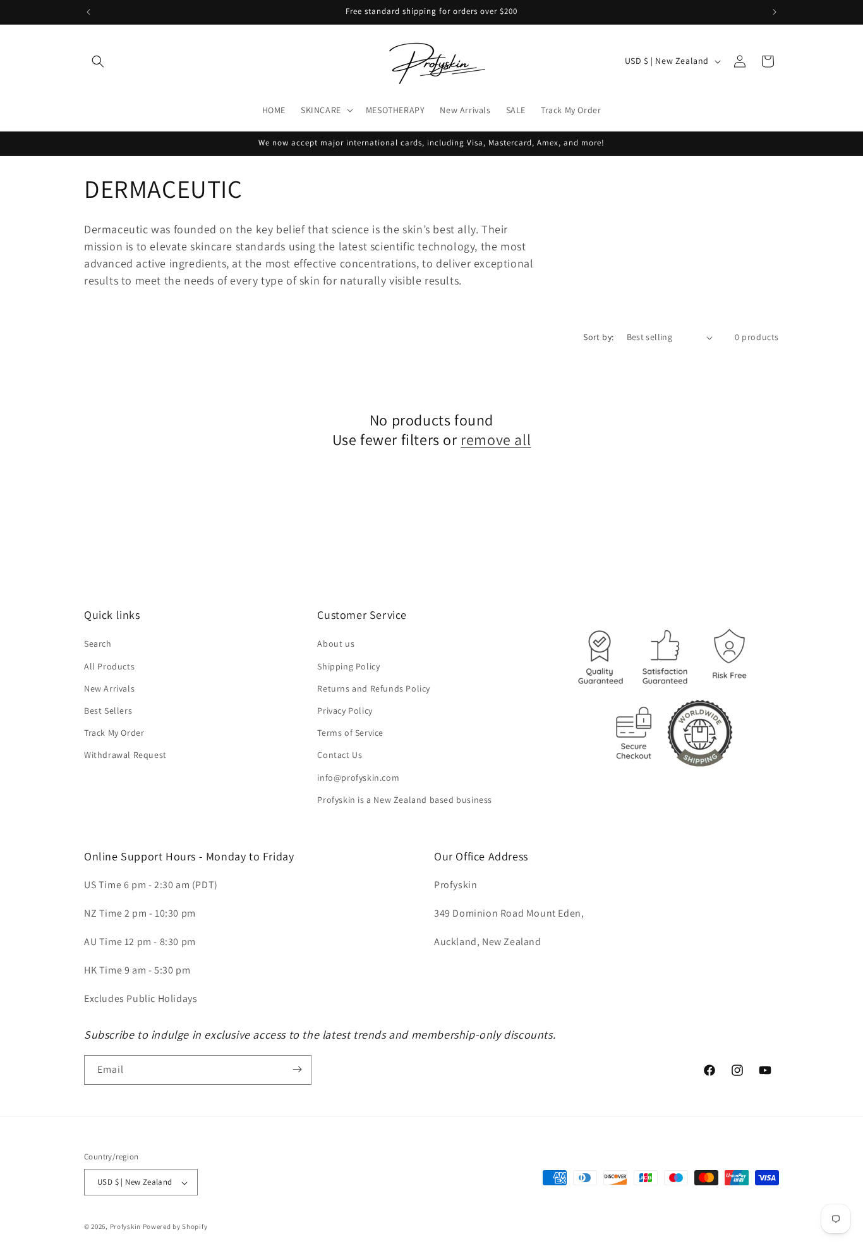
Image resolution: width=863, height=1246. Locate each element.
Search (98, 644)
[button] (98, 61)
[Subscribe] (297, 1069)
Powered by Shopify (175, 1227)
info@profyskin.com (358, 777)
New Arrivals (109, 688)
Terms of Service (350, 733)
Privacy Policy (344, 710)
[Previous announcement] (88, 12)
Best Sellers (108, 710)
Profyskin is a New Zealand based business (404, 799)
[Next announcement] (774, 12)
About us (335, 644)
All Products (109, 666)
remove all (496, 439)
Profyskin (125, 1227)
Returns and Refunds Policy (373, 688)
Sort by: (598, 337)
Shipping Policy (348, 666)
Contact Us (339, 755)
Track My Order (114, 733)
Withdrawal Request (125, 755)
